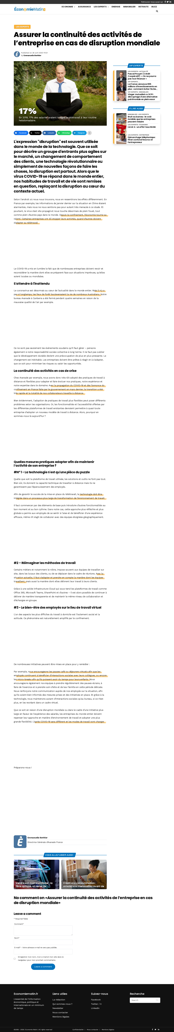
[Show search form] (157, 11)
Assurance (84, 6)
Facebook (96, 999)
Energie (116, 6)
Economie (67, 6)
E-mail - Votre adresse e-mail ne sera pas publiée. (35, 947)
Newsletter (57, 1008)
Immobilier (129, 6)
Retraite (143, 6)
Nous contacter (60, 1012)
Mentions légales (60, 1016)
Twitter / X (96, 1004)
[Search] (157, 1000)
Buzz (154, 6)
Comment (19, 924)
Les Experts (100, 6)
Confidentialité (77, 1029)
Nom (16, 938)
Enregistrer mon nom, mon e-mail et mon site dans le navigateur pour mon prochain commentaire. (40, 958)
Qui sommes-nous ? (62, 1004)
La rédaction (58, 999)
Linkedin (95, 1008)
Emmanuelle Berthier (38, 837)
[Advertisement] (60, 246)
